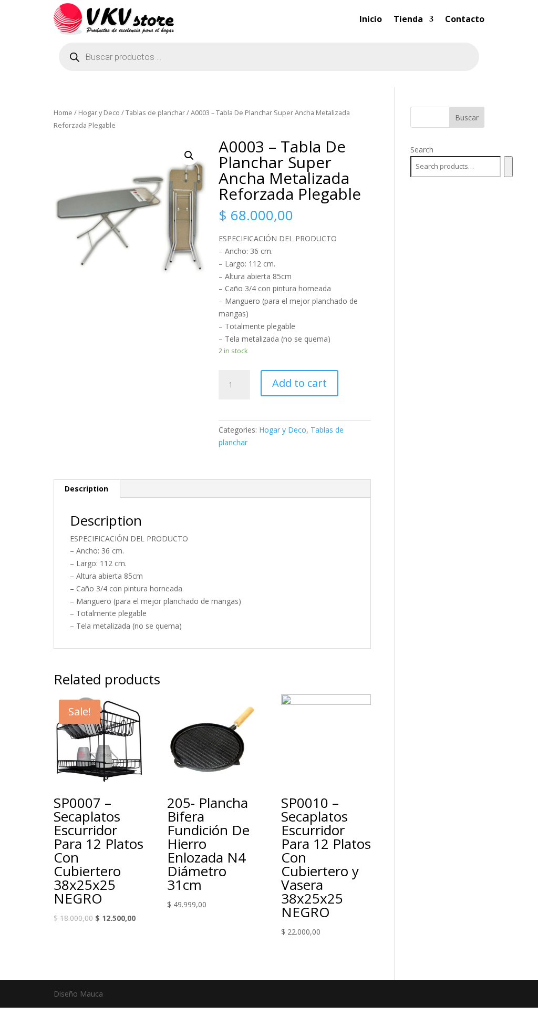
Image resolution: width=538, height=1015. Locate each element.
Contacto (464, 19)
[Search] (508, 166)
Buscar (467, 117)
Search (421, 150)
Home (63, 112)
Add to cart (299, 383)
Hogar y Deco (99, 112)
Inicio (370, 19)
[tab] (86, 489)
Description (86, 489)
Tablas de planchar (155, 112)
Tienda (408, 19)
